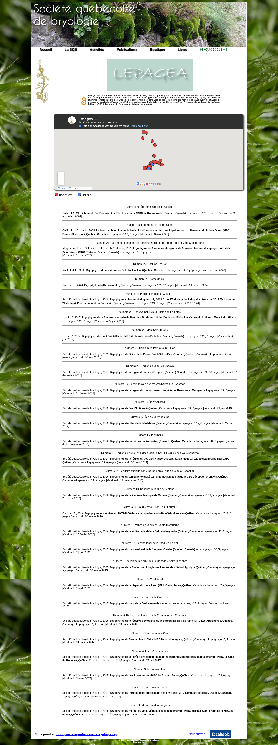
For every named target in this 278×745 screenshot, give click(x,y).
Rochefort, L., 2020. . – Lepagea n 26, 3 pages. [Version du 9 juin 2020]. (144, 270)
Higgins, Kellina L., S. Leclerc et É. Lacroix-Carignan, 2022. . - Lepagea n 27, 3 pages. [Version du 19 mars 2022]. (147, 252)
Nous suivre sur (198, 734)
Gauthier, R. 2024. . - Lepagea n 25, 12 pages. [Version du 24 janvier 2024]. (135, 285)
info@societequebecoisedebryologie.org (86, 734)
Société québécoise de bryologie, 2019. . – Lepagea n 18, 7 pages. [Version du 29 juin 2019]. (147, 408)
